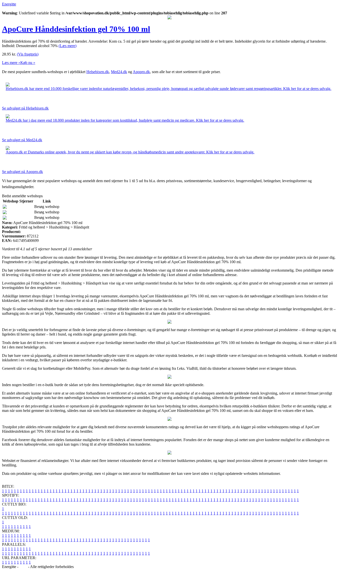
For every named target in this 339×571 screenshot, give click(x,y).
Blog (23, 567)
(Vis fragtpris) (27, 54)
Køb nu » (27, 62)
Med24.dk (119, 72)
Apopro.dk (141, 72)
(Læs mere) (67, 46)
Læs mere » (11, 62)
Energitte (9, 4)
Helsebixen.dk (97, 72)
